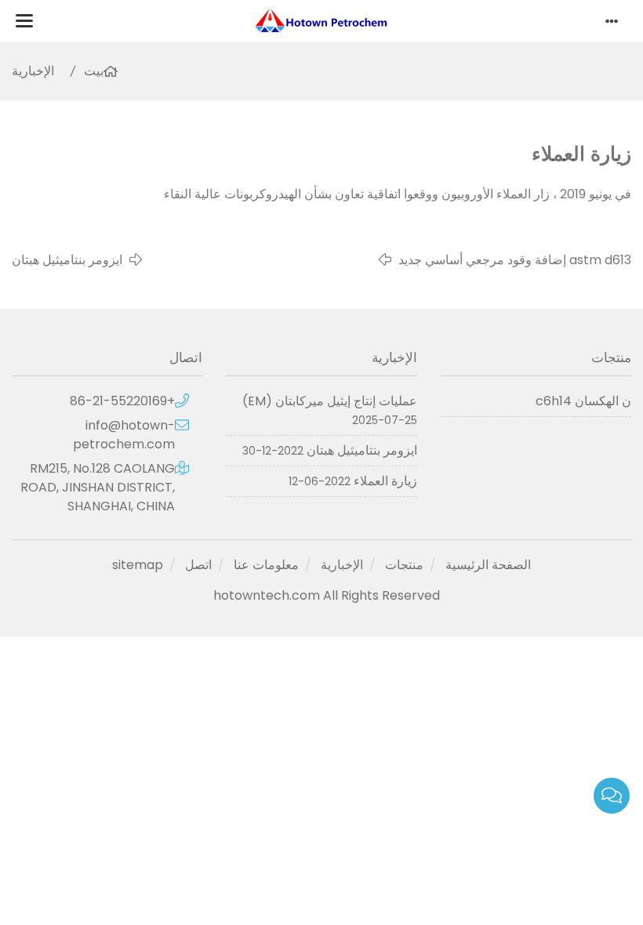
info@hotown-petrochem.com (124, 434)
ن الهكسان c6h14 (583, 401)
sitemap (137, 565)
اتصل (198, 565)
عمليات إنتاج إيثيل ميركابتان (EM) (329, 401)
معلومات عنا (266, 565)
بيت (94, 71)
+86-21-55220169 (122, 401)
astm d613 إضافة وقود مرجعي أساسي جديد (514, 260)
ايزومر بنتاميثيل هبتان (67, 260)
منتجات (404, 565)
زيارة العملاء (385, 481)
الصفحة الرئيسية (488, 565)
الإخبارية (33, 71)
